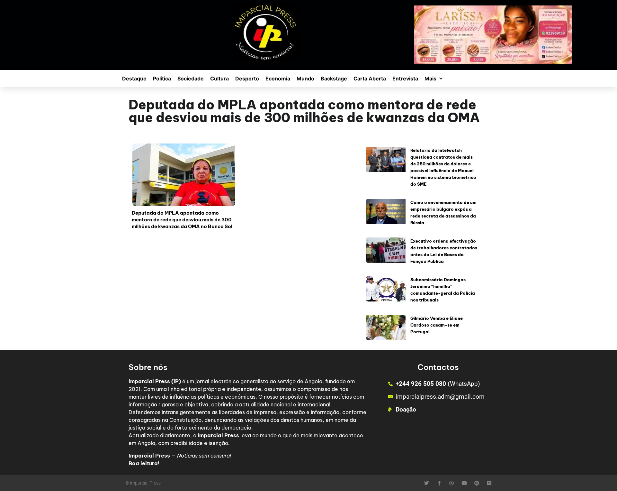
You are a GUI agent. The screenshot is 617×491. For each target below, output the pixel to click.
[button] (434, 78)
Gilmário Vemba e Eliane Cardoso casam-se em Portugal (436, 325)
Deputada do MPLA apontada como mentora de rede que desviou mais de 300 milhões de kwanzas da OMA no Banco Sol (182, 219)
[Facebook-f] (439, 483)
